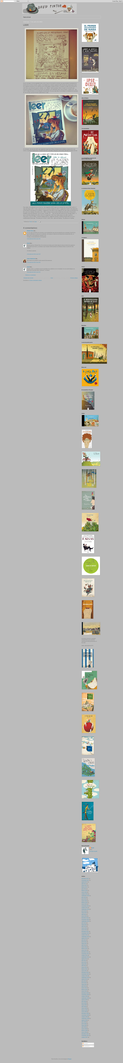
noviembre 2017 (85, 880)
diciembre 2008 (85, 1013)
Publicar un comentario (30, 275)
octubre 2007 (85, 1037)
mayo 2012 (84, 943)
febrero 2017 (84, 887)
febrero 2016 (84, 890)
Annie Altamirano (31, 258)
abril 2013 (84, 926)
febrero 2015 (84, 902)
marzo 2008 (84, 1028)
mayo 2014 (84, 912)
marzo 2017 (84, 885)
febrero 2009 (84, 1010)
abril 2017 (84, 883)
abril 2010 (84, 986)
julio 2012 (84, 940)
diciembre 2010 (85, 972)
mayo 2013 (84, 924)
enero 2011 (84, 970)
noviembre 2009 (85, 994)
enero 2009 (84, 1011)
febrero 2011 (84, 969)
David (28, 243)
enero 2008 (84, 1032)
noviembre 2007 (85, 1035)
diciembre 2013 (85, 917)
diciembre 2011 (85, 952)
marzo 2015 (84, 900)
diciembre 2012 (85, 931)
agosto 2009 (84, 999)
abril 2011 (84, 965)
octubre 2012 (85, 934)
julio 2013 (84, 923)
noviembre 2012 (85, 933)
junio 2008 (84, 1023)
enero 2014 (84, 916)
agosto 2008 (84, 1020)
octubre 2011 (85, 955)
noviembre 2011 (85, 953)
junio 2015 (84, 899)
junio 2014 (84, 911)
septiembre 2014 (85, 909)
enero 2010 (84, 991)
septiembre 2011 (85, 957)
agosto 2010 (84, 979)
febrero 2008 (84, 1030)
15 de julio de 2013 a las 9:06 (33, 262)
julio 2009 (84, 1001)
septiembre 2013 (85, 921)
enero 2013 (84, 929)
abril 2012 (84, 945)
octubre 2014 (85, 907)
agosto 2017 (84, 882)
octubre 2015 (85, 894)
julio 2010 (84, 981)
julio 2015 (84, 897)
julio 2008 (84, 1021)
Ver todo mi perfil (93, 851)
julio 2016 (84, 888)
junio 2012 (84, 941)
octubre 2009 (85, 996)
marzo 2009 (84, 1008)
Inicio (52, 278)
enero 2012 (84, 950)
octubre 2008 (85, 1016)
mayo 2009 (84, 1004)
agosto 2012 (84, 938)
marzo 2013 (84, 928)
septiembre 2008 (85, 1018)
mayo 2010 (84, 984)
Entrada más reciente (28, 278)
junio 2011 (84, 962)
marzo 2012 (84, 946)
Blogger (69, 1059)
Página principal (27, 17)
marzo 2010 (84, 987)
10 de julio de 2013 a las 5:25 (33, 254)
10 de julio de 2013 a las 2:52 (33, 238)
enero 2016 (84, 892)
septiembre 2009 (85, 998)
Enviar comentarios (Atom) (36, 280)
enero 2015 (84, 904)
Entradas (86, 1043)
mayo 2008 (84, 1025)
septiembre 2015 (85, 895)
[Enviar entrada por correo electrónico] (40, 221)
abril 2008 (84, 1027)
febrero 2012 (84, 948)
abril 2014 (84, 914)
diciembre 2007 (85, 1033)
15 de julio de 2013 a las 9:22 (33, 272)
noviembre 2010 (85, 974)
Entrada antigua (74, 278)
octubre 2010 (85, 975)
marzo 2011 (84, 967)
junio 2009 (84, 1003)
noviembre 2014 (85, 906)
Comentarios (87, 1046)
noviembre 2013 (85, 919)
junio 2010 (84, 982)
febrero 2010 (84, 989)
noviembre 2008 (85, 1015)
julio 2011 (84, 960)
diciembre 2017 (85, 878)
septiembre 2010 (85, 977)
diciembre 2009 (85, 993)
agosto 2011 (84, 958)
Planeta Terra (30, 230)
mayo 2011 (84, 964)
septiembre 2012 (85, 936)
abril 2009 (84, 1006)
